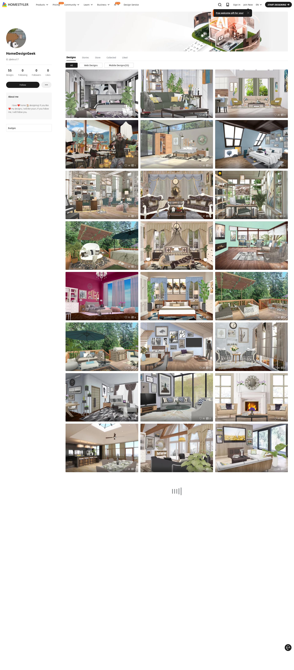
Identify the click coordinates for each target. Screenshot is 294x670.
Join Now (248, 4)
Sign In (236, 4)
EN (257, 4)
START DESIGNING (277, 4)
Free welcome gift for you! (229, 12)
